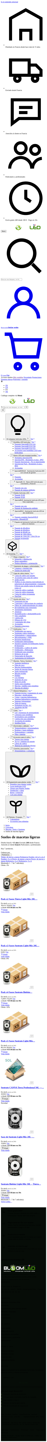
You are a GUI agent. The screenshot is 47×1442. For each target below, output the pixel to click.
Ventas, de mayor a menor (10, 857)
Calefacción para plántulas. (24, 719)
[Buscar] (26, 407)
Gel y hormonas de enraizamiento (27, 713)
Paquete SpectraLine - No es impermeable (30, 462)
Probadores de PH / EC (23, 705)
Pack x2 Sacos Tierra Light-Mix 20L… (19, 899)
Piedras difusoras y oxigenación (26, 563)
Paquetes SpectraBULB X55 (25, 448)
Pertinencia (6, 855)
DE (6, 392)
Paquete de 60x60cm (22, 530)
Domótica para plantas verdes (20, 784)
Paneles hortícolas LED (21, 493)
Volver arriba (6, 1202)
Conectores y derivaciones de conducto (29, 603)
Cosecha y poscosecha (21, 748)
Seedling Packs (20, 723)
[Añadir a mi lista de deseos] (32, 894)
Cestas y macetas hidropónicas (26, 697)
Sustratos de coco (21, 680)
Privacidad (24, 1430)
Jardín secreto (19, 580)
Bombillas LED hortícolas (21, 442)
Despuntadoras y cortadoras (25, 751)
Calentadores (14, 819)
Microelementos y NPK (23, 637)
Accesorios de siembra (23, 721)
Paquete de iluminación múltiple (26, 508)
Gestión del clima (19, 599)
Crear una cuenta (7, 1331)
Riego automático (21, 561)
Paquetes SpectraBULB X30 (25, 446)
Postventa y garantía (20, 379)
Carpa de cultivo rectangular (25, 594)
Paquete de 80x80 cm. (23, 532)
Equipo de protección (22, 570)
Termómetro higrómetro (23, 610)
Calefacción (19, 618)
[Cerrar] (3, 410)
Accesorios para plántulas (19, 821)
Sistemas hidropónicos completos (26, 699)
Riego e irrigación (19, 557)
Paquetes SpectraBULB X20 (25, 444)
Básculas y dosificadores (23, 695)
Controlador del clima (22, 622)
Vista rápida (5, 912)
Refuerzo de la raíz (21, 654)
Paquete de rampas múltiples (25, 490)
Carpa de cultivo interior (21, 573)
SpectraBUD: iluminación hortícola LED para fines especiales (29, 501)
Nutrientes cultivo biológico (25, 633)
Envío (32, 1430)
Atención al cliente (8, 1360)
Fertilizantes (17, 629)
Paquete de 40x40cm (22, 528)
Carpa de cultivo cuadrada (24, 590)
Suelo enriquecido (21, 671)
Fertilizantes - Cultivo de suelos (26, 648)
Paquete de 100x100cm (23, 534)
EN (6, 388)
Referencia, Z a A (25, 861)
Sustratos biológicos (22, 663)
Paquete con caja (21, 488)
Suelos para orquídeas (22, 684)
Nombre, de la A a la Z (37, 857)
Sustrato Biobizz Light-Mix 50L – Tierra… (21, 1184)
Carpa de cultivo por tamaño (25, 576)
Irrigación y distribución (23, 559)
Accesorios (19, 468)
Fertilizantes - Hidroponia (24, 650)
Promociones (37, 377)
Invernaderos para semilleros (25, 717)
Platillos (17, 676)
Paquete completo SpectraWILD (26, 517)
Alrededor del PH (21, 707)
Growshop (5, 1305)
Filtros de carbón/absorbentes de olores (29, 605)
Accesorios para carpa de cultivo (26, 578)
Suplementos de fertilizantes (25, 658)
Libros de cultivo (21, 744)
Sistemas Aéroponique (23, 701)
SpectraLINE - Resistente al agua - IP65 (29, 460)
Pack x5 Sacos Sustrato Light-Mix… (18, 1041)
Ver (14, 905)
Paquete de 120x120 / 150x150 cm (27, 536)
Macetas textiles (20, 673)
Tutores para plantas (22, 739)
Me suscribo (23, 1383)
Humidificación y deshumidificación (28, 614)
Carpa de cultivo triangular (24, 592)
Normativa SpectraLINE (23, 458)
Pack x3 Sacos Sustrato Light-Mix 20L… (20, 945)
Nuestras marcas (7, 379)
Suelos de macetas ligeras (24, 669)
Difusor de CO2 (20, 620)
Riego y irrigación (16, 793)
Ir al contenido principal (9, 2)
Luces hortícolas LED (18, 786)
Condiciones (14, 1430)
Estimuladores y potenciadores (26, 635)
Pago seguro (40, 1430)
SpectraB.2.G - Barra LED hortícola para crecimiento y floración (29, 483)
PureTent (18, 596)
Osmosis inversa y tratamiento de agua (28, 693)
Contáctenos (5, 1340)
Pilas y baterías (20, 734)
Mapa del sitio (6, 1357)
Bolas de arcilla (20, 682)
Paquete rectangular (22, 538)
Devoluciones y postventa (10, 1337)
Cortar (15, 710)
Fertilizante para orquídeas (24, 652)
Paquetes (18, 477)
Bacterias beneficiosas (22, 639)
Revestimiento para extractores (26, 608)
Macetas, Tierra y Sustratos (22, 661)
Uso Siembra (19, 678)
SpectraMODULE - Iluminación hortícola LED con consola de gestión (29, 472)
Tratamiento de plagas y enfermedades (26, 566)
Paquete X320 (20, 497)
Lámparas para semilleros (24, 715)
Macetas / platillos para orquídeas (26, 686)
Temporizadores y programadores (27, 728)
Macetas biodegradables (23, 667)
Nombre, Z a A (6, 859)
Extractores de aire (21, 601)
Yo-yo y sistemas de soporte (25, 741)
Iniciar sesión (5, 1328)
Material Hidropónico (20, 691)
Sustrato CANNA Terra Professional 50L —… (22, 1087)
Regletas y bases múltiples (24, 730)
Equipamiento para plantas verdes (13, 1308)
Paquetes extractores (22, 626)
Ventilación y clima (17, 790)
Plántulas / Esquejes (8, 1312)
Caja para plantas (16, 795)
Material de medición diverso (25, 746)
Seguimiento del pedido (10, 1334)
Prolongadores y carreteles (24, 732)
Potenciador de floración (23, 656)
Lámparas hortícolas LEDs (10, 1302)
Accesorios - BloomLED (19, 519)
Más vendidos (18, 377)
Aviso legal (4, 1430)
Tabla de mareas (20, 703)
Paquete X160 (20, 495)
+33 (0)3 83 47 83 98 (10, 1292)
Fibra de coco (19, 665)
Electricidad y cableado (21, 726)
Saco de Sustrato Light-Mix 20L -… (17, 1137)
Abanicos (18, 612)
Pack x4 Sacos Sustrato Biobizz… (16, 992)
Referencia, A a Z (12, 861)
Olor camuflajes (20, 616)
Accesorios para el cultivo (21, 737)
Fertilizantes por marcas (23, 631)
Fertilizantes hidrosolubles (24, 642)
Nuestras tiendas (7, 1351)
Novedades (28, 377)
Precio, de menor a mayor (21, 859)
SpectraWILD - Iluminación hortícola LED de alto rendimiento (29, 512)
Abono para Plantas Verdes (20, 788)
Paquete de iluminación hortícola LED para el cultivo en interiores (29, 523)
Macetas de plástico (22, 688)
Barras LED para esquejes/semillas (25, 455)
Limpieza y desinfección (23, 568)
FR (6, 385)
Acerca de (4, 1432)
